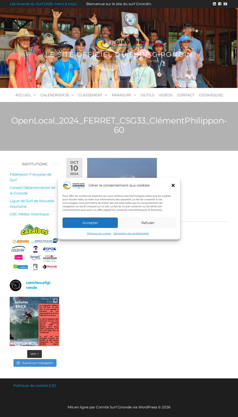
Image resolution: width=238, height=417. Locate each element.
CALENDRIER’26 (54, 95)
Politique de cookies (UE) (34, 385)
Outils (147, 95)
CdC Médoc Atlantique (29, 214)
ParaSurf (122, 95)
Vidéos (165, 95)
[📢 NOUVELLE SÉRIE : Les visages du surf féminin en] (34, 321)
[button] (173, 185)
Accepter (90, 222)
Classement (90, 95)
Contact (185, 95)
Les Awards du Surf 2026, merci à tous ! (43, 4)
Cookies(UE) (211, 95)
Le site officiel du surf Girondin (119, 54)
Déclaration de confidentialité (131, 233)
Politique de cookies (99, 233)
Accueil (23, 95)
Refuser (148, 222)
